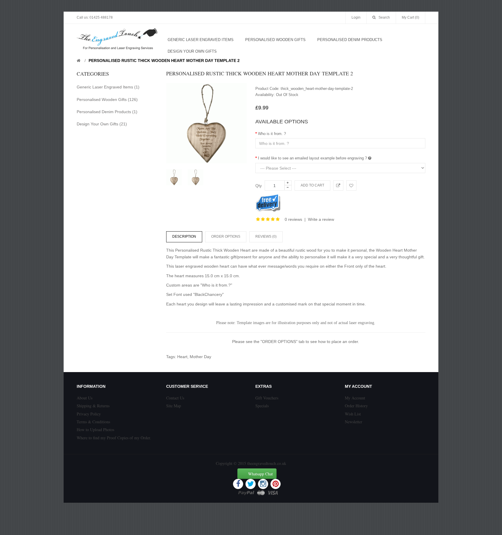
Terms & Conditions (93, 421)
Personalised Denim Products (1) (107, 111)
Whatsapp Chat (260, 474)
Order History (356, 405)
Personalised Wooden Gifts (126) (107, 99)
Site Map (173, 405)
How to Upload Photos (95, 429)
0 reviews (293, 219)
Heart (182, 356)
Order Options (225, 236)
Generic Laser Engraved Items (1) (108, 87)
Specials (262, 405)
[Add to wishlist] (351, 185)
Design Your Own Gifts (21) (102, 124)
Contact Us (175, 398)
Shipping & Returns (93, 405)
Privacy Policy (89, 414)
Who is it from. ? (272, 133)
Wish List (353, 414)
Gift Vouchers (266, 398)
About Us (84, 398)
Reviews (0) (266, 236)
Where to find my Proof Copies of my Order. (114, 437)
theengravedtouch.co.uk (266, 463)
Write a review (321, 219)
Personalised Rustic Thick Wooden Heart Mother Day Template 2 (164, 60)
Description (184, 236)
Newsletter (353, 421)
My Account (355, 398)
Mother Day (200, 356)
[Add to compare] (338, 185)
